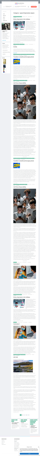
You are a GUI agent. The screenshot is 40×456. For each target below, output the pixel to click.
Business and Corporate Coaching (16, 449)
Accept (29, 453)
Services (4, 15)
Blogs (3, 443)
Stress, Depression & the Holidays (21, 19)
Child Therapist (16, 445)
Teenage (26, 80)
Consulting (16, 450)
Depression (15, 16)
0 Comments (25, 55)
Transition (33, 54)
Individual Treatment (23, 54)
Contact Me (5, 20)
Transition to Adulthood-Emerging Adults (23, 56)
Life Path (15, 357)
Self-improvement (22, 44)
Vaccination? (16, 264)
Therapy (20, 16)
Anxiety (14, 44)
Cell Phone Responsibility (19, 83)
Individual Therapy (15, 441)
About (4, 17)
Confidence (15, 54)
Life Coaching (16, 446)
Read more (4, 40)
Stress (18, 16)
